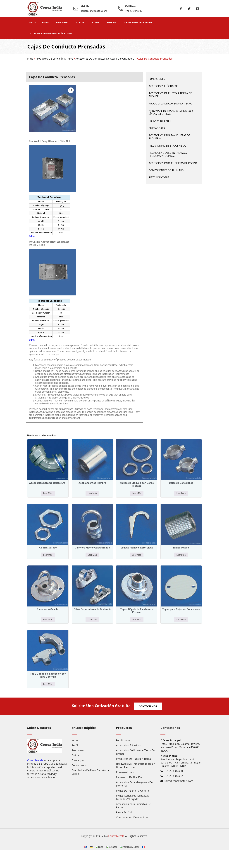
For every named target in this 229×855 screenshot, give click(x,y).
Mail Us (85, 6)
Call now (130, 6)
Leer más (47, 493)
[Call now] (120, 8)
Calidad (95, 23)
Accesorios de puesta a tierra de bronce (170, 95)
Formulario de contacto (138, 23)
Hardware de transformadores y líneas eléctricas (171, 112)
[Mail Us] (75, 8)
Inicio (30, 58)
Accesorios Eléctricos (163, 86)
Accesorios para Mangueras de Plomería (169, 137)
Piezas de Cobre (159, 177)
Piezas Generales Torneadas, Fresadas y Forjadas (168, 154)
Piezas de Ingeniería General (167, 145)
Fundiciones (157, 79)
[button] (71, 90)
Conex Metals (35, 760)
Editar (32, 236)
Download (111, 23)
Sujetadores (157, 128)
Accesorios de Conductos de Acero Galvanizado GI (105, 58)
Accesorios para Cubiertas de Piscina (173, 163)
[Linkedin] (197, 8)
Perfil (45, 23)
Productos (61, 23)
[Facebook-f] (181, 8)
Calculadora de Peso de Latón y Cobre (50, 33)
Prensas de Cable (160, 121)
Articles (79, 23)
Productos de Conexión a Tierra (54, 58)
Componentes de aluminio (166, 170)
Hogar (32, 23)
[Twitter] (189, 8)
